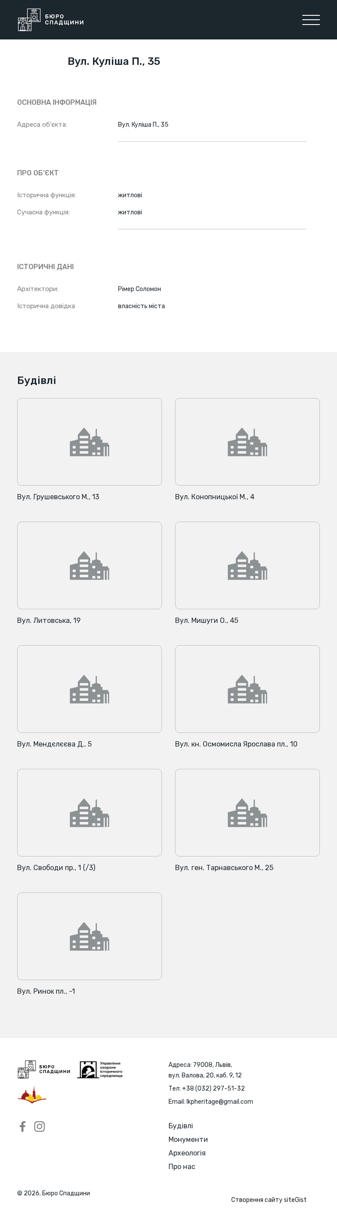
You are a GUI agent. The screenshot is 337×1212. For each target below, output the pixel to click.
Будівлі (180, 1126)
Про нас (181, 1166)
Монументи (188, 1139)
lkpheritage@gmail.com (219, 1101)
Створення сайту (269, 1200)
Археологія (187, 1153)
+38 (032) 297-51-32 (213, 1088)
